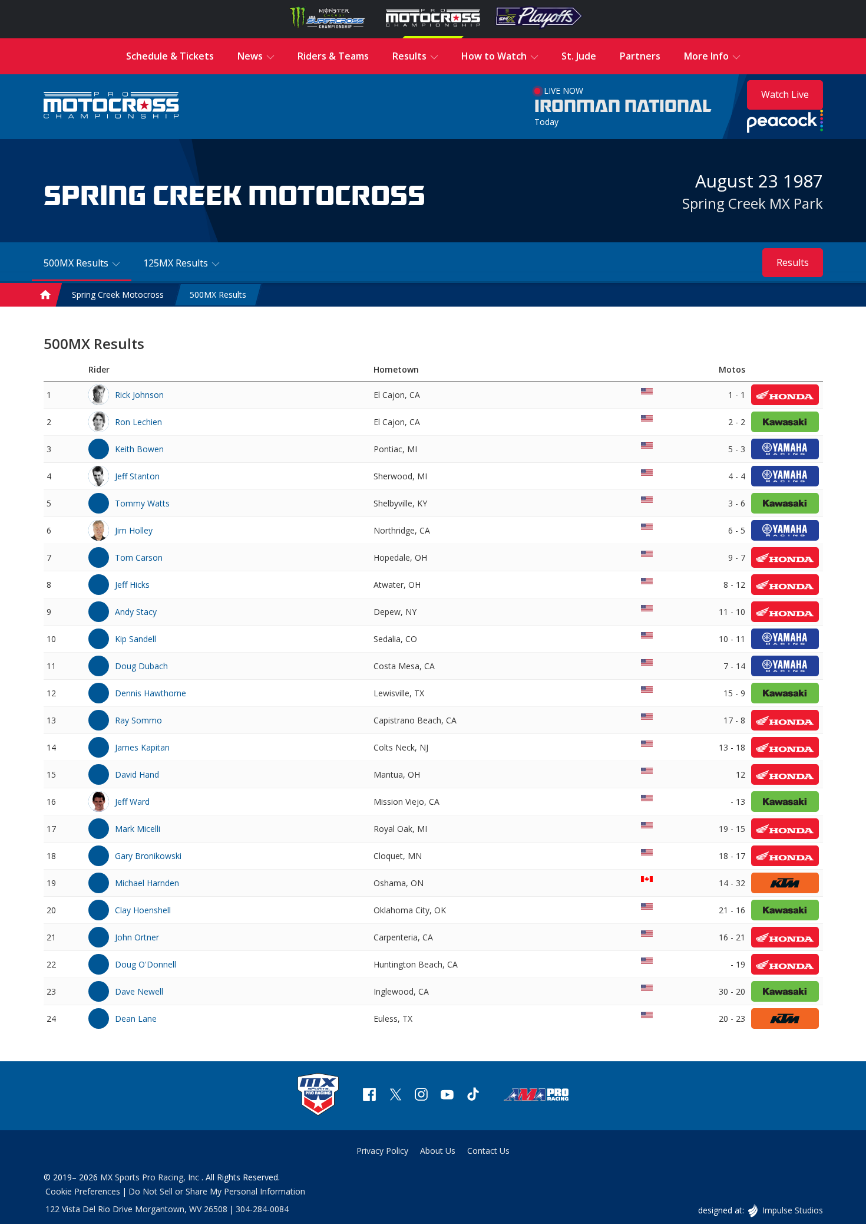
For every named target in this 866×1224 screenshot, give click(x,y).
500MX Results (218, 295)
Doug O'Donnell (145, 964)
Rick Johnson (139, 394)
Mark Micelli (137, 828)
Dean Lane (136, 1018)
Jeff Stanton (137, 476)
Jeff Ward (132, 801)
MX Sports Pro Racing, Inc (150, 1177)
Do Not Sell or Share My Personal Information (216, 1191)
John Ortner (137, 937)
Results (792, 262)
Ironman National (623, 106)
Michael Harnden (147, 883)
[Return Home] (111, 106)
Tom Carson (139, 557)
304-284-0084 (262, 1209)
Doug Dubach (141, 666)
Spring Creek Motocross (118, 295)
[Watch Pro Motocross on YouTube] (447, 1095)
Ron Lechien (138, 421)
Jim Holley (134, 530)
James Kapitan (142, 747)
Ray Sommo (138, 720)
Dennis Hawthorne (150, 693)
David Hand (137, 774)
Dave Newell (139, 991)
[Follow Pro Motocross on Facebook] (369, 1095)
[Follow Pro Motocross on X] (395, 1095)
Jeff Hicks (132, 584)
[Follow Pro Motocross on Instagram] (421, 1095)
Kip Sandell (135, 638)
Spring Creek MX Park (752, 203)
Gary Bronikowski (148, 855)
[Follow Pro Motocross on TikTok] (473, 1095)
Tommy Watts (142, 503)
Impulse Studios (792, 1210)
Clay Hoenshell (143, 910)
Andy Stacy (136, 611)
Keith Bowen (139, 449)
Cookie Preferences (82, 1191)
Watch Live (785, 94)
